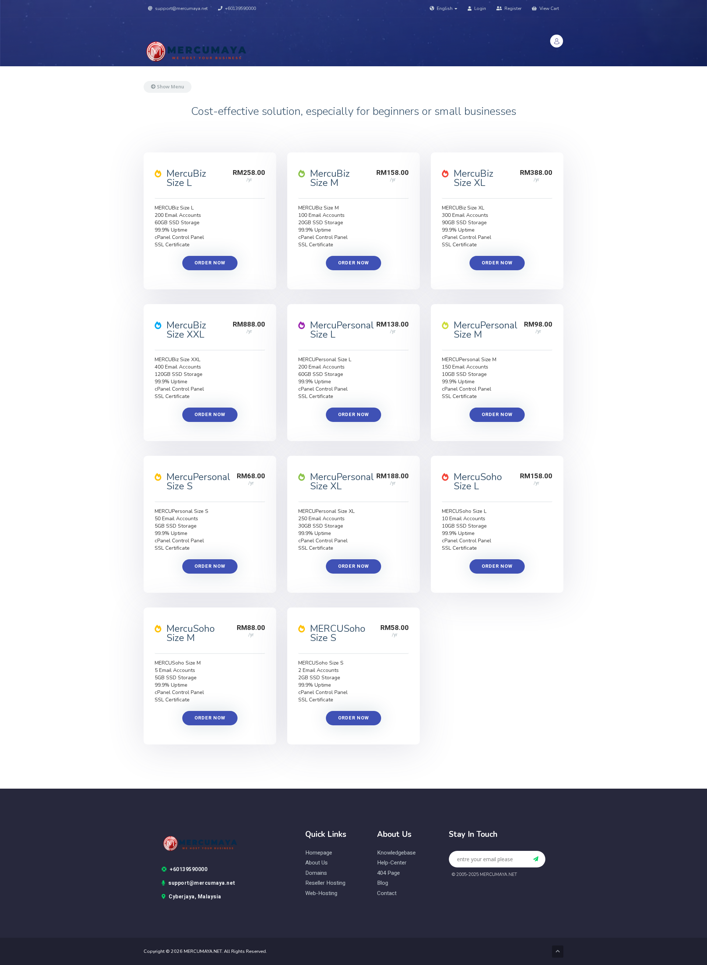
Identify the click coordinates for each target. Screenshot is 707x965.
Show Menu (170, 86)
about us (316, 863)
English (445, 8)
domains (316, 873)
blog (382, 883)
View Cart (548, 8)
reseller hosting (325, 883)
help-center (392, 863)
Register (512, 8)
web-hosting (321, 893)
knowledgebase (396, 853)
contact (387, 893)
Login (479, 8)
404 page (388, 873)
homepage (318, 853)
